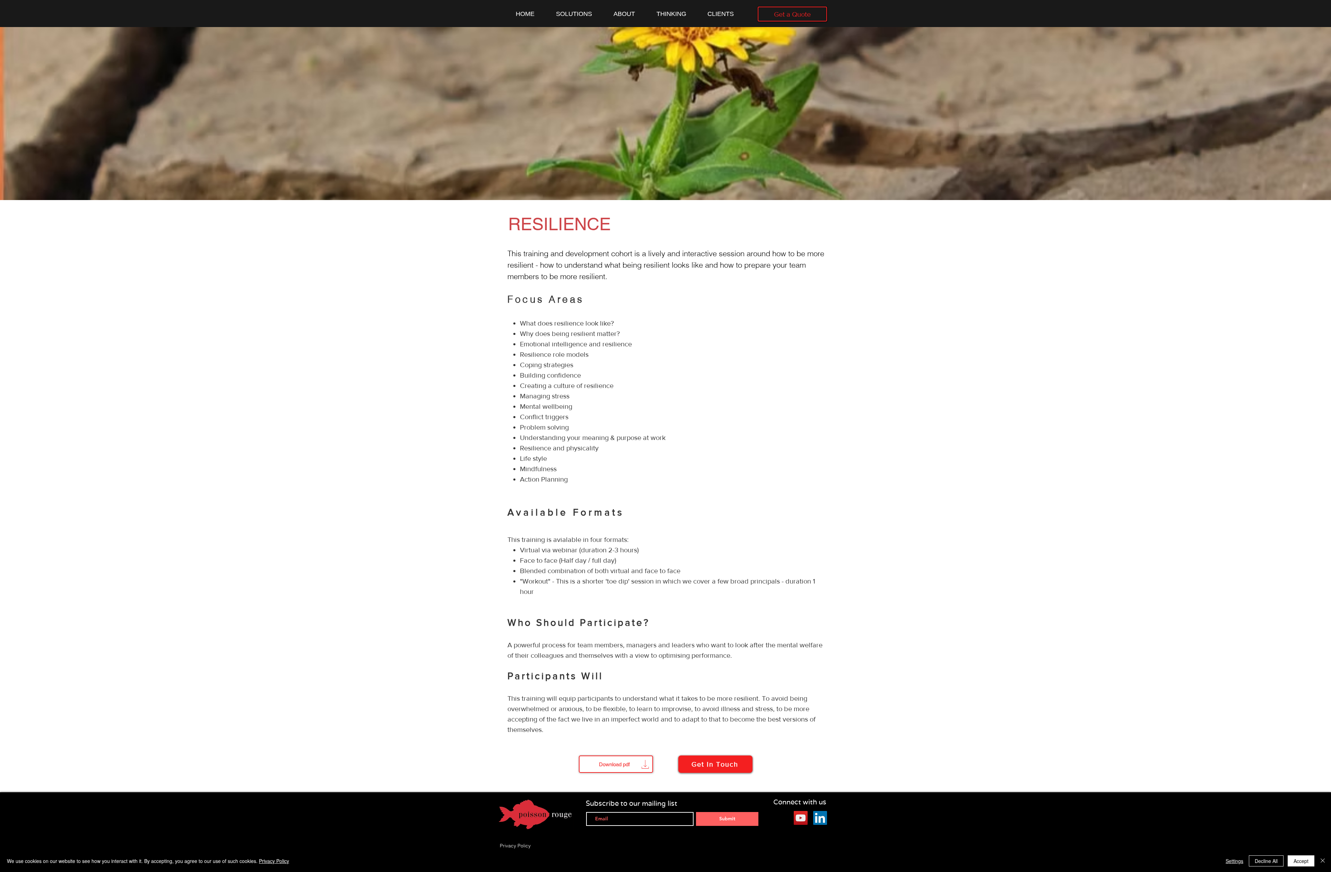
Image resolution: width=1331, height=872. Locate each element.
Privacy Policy (274, 860)
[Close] (1323, 860)
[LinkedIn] (820, 818)
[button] (715, 764)
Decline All (1266, 860)
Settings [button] (1234, 860)
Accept (1301, 860)
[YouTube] (801, 818)
